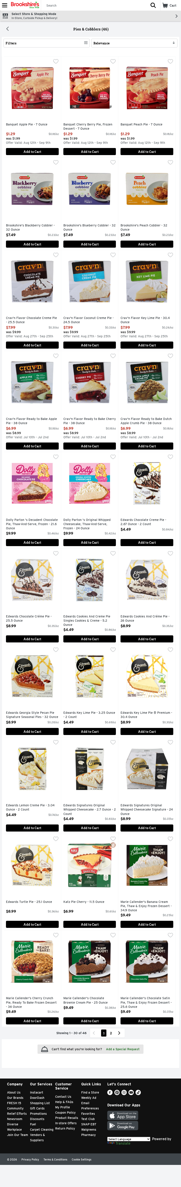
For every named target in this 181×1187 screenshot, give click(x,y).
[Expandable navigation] (5, 5)
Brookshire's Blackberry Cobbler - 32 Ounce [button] (30, 228)
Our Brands (15, 1098)
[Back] (7, 29)
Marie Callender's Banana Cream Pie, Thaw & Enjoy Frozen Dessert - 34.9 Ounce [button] (146, 906)
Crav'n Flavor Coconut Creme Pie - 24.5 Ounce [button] (88, 320)
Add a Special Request (123, 1049)
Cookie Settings (81, 1159)
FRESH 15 (14, 1103)
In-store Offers (66, 1123)
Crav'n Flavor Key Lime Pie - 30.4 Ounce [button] (145, 320)
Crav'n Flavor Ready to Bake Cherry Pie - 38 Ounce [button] (89, 421)
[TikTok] (138, 1094)
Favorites (88, 1113)
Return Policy (65, 1128)
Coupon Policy (65, 1112)
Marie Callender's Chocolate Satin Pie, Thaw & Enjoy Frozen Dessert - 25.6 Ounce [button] (146, 1002)
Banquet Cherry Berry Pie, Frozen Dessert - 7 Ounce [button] (87, 127)
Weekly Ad (88, 1098)
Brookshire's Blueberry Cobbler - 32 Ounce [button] (89, 228)
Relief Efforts (17, 1113)
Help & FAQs (64, 1102)
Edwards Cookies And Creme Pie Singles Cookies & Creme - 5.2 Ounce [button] (86, 621)
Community (15, 1108)
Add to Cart (32, 152)
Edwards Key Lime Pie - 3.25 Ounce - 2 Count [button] (89, 715)
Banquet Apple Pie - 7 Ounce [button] (26, 125)
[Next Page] (120, 1033)
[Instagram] (124, 1094)
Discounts (37, 1119)
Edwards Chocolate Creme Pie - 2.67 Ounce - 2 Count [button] (143, 522)
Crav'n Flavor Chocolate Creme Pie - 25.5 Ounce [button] (31, 320)
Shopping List (40, 1103)
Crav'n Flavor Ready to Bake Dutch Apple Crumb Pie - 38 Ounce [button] (146, 421)
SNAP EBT (88, 1124)
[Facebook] (110, 1094)
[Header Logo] (24, 5)
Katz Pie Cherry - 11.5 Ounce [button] (83, 902)
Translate (122, 1143)
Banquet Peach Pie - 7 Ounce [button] (141, 125)
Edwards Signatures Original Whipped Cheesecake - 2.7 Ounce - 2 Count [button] (89, 809)
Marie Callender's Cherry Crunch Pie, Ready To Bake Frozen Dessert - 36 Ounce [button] (31, 1002)
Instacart (36, 1092)
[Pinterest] (117, 1094)
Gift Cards (37, 1108)
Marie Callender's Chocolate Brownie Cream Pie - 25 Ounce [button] (85, 1000)
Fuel (33, 1124)
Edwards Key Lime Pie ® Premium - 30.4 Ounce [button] (146, 715)
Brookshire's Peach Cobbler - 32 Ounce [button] (144, 228)
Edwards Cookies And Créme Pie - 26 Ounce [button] (145, 619)
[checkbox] (56, 62)
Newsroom (14, 1119)
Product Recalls (66, 1118)
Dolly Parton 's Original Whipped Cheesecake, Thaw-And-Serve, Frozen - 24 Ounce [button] (87, 524)
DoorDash (37, 1098)
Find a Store (90, 1092)
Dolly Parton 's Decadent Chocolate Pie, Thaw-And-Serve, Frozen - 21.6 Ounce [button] (32, 524)
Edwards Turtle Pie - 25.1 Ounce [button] (29, 902)
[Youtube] (131, 1094)
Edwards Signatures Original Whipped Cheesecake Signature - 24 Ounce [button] (147, 809)
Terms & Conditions (55, 1159)
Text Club (88, 1119)
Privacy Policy (30, 1159)
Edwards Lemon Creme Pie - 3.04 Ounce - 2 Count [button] (30, 807)
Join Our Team (17, 1135)
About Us (14, 1092)
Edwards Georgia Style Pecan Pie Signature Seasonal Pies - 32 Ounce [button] (32, 715)
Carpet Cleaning (41, 1129)
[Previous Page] (95, 1033)
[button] (153, 5)
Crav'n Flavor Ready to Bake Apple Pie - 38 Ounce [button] (31, 421)
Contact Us (63, 1096)
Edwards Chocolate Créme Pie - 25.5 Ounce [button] (29, 619)
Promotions (38, 1113)
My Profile (62, 1107)
